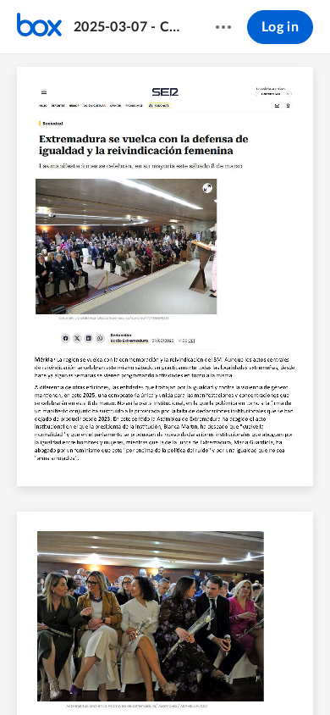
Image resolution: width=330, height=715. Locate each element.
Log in (280, 27)
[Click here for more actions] (223, 27)
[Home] (39, 27)
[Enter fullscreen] (276, 673)
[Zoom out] (123, 673)
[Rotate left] (214, 673)
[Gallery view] (246, 673)
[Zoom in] (180, 673)
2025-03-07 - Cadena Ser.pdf (128, 27)
